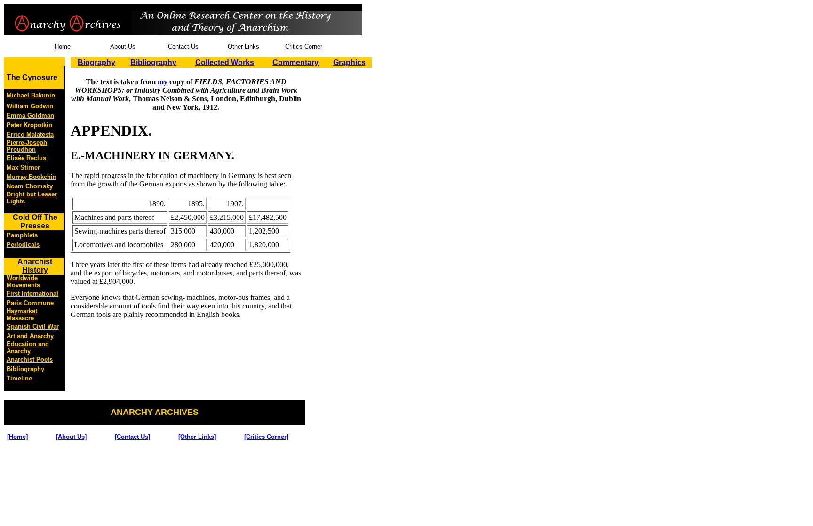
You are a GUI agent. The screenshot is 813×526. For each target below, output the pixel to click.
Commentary (295, 62)
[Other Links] (197, 436)
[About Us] (71, 436)
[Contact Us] (132, 436)
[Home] (17, 436)
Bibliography (153, 62)
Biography (96, 62)
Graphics (349, 62)
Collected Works (224, 62)
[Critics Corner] (266, 436)
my (162, 82)
